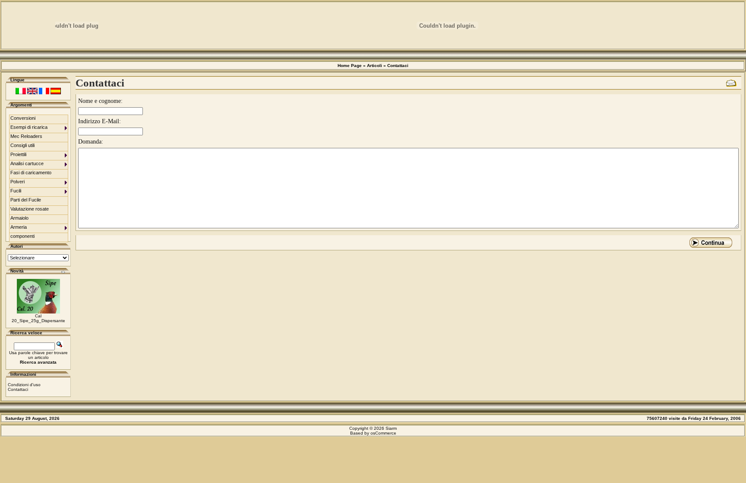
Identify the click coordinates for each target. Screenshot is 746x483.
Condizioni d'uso (24, 384)
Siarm (391, 428)
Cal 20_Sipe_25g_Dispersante (38, 318)
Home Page (350, 65)
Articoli (374, 65)
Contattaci (397, 65)
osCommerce (383, 433)
